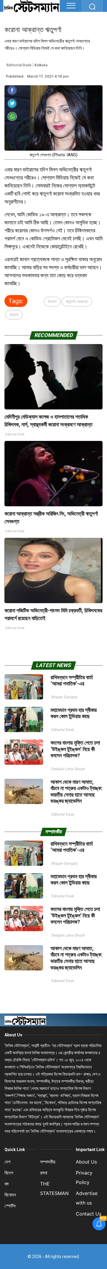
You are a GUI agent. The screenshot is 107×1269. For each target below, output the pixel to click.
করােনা (14, 314)
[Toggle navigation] (71, 6)
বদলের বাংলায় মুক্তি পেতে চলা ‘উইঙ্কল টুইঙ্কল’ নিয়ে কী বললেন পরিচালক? (75, 749)
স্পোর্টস (9, 1206)
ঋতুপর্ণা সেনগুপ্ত (77, 301)
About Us (13, 1034)
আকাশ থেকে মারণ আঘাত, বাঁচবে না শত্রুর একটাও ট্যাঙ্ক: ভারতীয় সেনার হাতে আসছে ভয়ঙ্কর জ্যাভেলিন (77, 791)
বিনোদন (10, 1195)
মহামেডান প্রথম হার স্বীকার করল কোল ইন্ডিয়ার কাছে (74, 713)
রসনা (43, 1173)
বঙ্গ (6, 1184)
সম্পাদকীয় (47, 1162)
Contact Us (88, 1214)
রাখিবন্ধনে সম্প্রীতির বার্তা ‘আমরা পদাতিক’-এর (72, 680)
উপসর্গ (52, 301)
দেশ (7, 1162)
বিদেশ (8, 1173)
